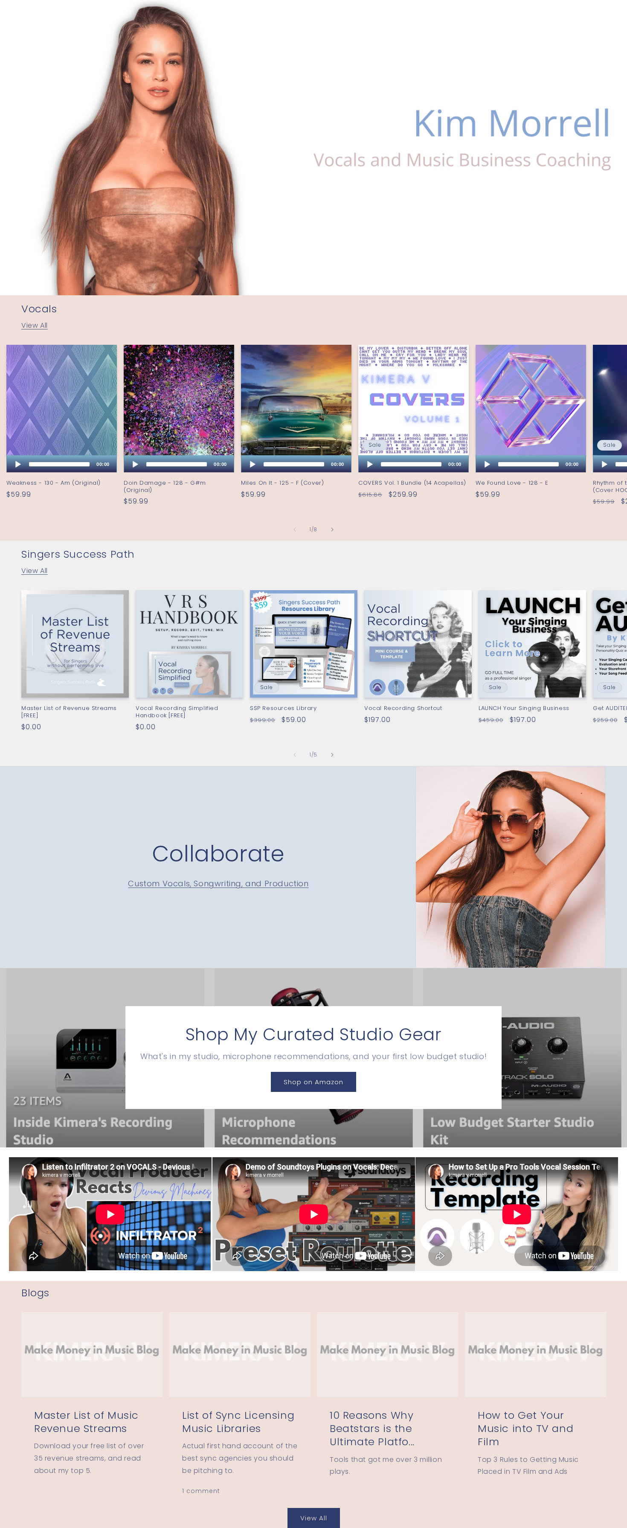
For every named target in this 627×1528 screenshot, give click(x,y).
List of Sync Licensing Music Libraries (238, 1422)
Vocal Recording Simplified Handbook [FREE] (177, 712)
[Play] (18, 464)
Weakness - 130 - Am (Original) (53, 483)
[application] (61, 463)
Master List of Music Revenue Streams (86, 1422)
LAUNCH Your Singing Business (524, 708)
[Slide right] (332, 529)
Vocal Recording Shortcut (403, 708)
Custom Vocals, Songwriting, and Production (218, 883)
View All (34, 325)
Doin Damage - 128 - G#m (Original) (165, 487)
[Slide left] (294, 529)
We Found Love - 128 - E (512, 483)
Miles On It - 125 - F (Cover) (282, 483)
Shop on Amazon (313, 1081)
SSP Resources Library (283, 708)
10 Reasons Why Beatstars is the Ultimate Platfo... (372, 1429)
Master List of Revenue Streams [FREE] (69, 712)
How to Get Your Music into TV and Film (525, 1429)
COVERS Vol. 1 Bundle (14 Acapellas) (412, 483)
